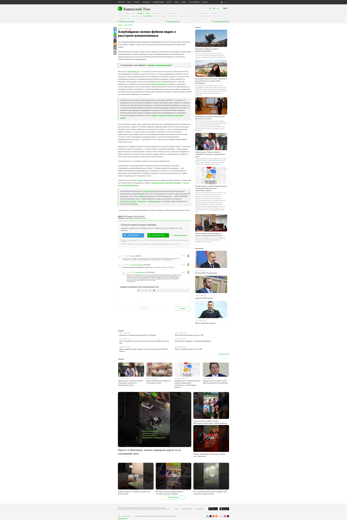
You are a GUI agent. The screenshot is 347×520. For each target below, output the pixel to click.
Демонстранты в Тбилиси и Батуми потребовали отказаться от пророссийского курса (210, 154)
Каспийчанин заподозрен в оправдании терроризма (193, 341)
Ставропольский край (205, 16)
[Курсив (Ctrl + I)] (142, 290)
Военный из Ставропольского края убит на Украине (137, 335)
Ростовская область (173, 16)
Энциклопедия (158, 2)
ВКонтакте (142, 201)
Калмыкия (214, 13)
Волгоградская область (171, 13)
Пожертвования (200, 508)
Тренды (136, 2)
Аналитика (146, 2)
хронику (140, 180)
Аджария (127, 13)
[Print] (114, 53)
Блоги (176, 2)
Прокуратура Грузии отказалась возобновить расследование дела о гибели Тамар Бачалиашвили (211, 81)
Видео (184, 2)
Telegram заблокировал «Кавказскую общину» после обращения (209, 455)
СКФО (196, 16)
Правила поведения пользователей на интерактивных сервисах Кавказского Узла (155, 516)
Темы (129, 2)
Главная (120, 25)
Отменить (182, 308)
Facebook (123, 201)
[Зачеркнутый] (149, 290)
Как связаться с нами (186, 508)
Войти (225, 8)
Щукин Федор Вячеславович (205, 323)
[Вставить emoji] (154, 290)
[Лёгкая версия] (221, 2)
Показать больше (173, 497)
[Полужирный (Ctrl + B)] (138, 290)
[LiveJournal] (114, 47)
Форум (169, 2)
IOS (151, 191)
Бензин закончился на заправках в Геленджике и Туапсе (158, 382)
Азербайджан (140, 13)
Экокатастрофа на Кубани (221, 21)
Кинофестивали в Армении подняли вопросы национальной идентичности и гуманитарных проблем (211, 188)
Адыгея (133, 13)
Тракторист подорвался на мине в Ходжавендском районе (207, 50)
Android (145, 191)
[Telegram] (114, 31)
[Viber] (114, 38)
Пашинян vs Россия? (174, 21)
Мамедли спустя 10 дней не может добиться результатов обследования (215, 382)
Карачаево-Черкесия (124, 16)
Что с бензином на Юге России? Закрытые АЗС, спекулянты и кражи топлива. (210, 492)
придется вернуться (159, 84)
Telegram (142, 196)
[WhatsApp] (114, 34)
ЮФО (129, 18)
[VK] (114, 28)
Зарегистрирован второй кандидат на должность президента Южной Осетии (208, 234)
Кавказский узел (133, 71)
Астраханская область (157, 13)
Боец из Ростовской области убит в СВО (189, 335)
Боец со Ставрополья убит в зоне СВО (188, 349)
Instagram (132, 201)
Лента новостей (128, 25)
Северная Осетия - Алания (186, 16)
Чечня (214, 16)
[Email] (114, 50)
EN (228, 2)
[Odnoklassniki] (114, 44)
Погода (204, 2)
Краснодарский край (136, 16)
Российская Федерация (160, 16)
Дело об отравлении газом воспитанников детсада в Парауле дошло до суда (144, 342)
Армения (148, 13)
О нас (176, 508)
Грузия (181, 13)
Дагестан (187, 13)
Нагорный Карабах (147, 16)
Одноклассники (154, 201)
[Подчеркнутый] (146, 290)
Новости (121, 2)
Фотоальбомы (194, 2)
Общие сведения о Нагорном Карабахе (166, 183)
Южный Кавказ (122, 18)
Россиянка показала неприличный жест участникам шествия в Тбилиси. (169, 492)
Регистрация (144, 308)
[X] (114, 41)
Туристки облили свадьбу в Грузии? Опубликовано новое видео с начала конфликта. (210, 422)
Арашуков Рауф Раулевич (204, 298)
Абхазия (121, 13)
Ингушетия (194, 13)
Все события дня (223, 354)
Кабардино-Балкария (204, 13)
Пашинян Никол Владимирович (206, 273)
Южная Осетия (221, 16)
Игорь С (133, 256)
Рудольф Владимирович (137, 264)
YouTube (134, 204)
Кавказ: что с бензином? (127, 21)
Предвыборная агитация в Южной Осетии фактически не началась (210, 117)
